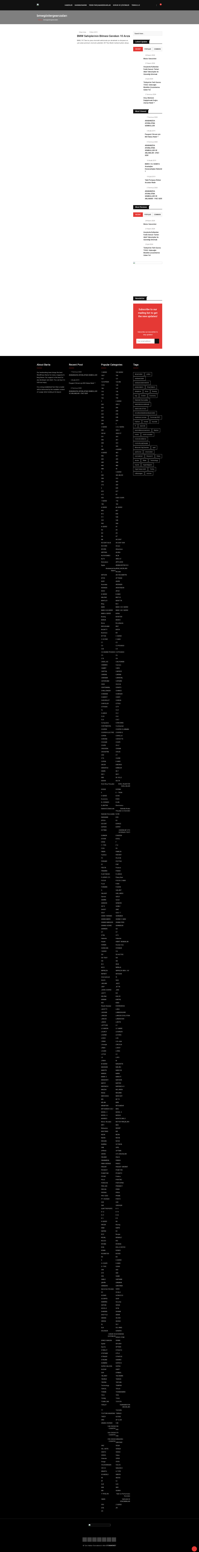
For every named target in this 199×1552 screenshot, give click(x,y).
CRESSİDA (104, 748)
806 (102, 510)
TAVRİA (103, 1382)
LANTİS (118, 1022)
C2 (117, 642)
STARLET (104, 1350)
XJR (102, 1484)
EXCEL (118, 839)
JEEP (103, 987)
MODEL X (104, 1115)
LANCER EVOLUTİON (123, 1016)
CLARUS (104, 713)
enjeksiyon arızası (140, 417)
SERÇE (118, 1305)
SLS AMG (119, 1328)
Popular (147, 49)
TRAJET (104, 1405)
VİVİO (118, 1462)
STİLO (118, 1353)
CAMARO (104, 665)
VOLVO (118, 1465)
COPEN (103, 736)
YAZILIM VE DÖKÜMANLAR (125, 1500)
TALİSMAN (119, 1376)
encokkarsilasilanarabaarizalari (145, 413)
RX (117, 1257)
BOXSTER (119, 617)
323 (117, 443)
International (105, 977)
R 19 (117, 1212)
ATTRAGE (119, 578)
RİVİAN (103, 1244)
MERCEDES (105, 1096)
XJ (116, 1481)
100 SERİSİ (119, 372)
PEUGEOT (104, 1170)
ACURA (103, 549)
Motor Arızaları (106, 1122)
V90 (117, 1436)
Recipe (118, 1234)
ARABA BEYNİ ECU (122, 565)
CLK (117, 716)
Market (156, 430)
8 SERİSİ (104, 507)
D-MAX (118, 761)
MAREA (103, 1073)
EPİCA (103, 820)
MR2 (117, 1125)
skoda (137, 460)
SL (102, 1324)
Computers (105, 723)
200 (102, 404)
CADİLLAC (104, 662)
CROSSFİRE (105, 752)
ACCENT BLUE (106, 543)
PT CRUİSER (105, 1199)
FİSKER (118, 871)
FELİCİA (118, 858)
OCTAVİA (119, 1144)
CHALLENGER (106, 691)
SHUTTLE (104, 1315)
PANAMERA (105, 1160)
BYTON (103, 636)
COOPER (104, 729)
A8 (102, 539)
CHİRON (118, 700)
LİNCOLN (119, 1044)
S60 (117, 1270)
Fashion (104, 855)
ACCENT (119, 539)
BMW (103, 607)
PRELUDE (104, 1186)
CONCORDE (120, 723)
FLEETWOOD (105, 874)
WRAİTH (104, 1471)
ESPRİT (118, 827)
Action (118, 546)
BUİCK (118, 629)
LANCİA (104, 1019)
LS (116, 1054)
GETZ (103, 906)
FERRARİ (104, 861)
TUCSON (119, 1410)
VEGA (118, 1445)
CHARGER (119, 694)
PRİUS (118, 1192)
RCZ (102, 1234)
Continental (119, 726)
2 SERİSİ (118, 401)
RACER (103, 1225)
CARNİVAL (119, 678)
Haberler (68, 5)
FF (102, 864)
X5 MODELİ (105, 1474)
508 (102, 478)
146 (102, 388)
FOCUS (103, 880)
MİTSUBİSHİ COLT (107, 1109)
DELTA (118, 781)
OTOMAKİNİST (111, 1546)
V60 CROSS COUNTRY (112, 1434)
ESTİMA (104, 830)
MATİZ (103, 1083)
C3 (102, 646)
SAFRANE (119, 1279)
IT (135, 426)
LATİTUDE (104, 1025)
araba (148, 374)
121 (117, 379)
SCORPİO (104, 1299)
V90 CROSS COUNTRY (112, 1440)
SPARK (118, 1340)
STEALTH (119, 1350)
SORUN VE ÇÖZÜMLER (112, 1335)
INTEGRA (119, 974)
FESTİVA (119, 861)
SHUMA (118, 1311)
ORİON (103, 1154)
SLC (117, 1324)
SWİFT (118, 1369)
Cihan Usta (82, 32)
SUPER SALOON (106, 1366)
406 (102, 456)
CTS (102, 758)
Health (103, 942)
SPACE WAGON (106, 1340)
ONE (102, 1147)
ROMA (103, 1250)
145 (117, 385)
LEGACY (104, 1032)
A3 (117, 530)
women (149, 473)
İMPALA (118, 967)
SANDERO (104, 1286)
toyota (137, 465)
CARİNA (118, 675)
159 (102, 395)
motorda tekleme (140, 439)
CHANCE (119, 691)
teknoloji (136, 5)
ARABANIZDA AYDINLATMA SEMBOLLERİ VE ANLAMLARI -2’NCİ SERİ (152, 150)
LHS (117, 1038)
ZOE (102, 1508)
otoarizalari (149, 452)
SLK (102, 1328)
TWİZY (103, 1417)
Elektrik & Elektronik (107, 809)
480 (117, 465)
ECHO (118, 796)
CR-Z (117, 745)
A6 (102, 536)
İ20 (102, 954)
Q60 (102, 1205)
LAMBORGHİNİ (121, 1012)
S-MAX (118, 1263)
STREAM (104, 1360)
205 (102, 408)
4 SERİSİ (118, 449)
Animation (104, 562)
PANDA (118, 1160)
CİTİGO (118, 703)
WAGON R (119, 1468)
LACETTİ (104, 1009)
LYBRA (103, 1061)
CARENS (104, 675)
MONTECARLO (121, 1118)
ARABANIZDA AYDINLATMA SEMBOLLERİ (150, 123)
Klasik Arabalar (106, 1006)
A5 (117, 533)
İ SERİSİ (103, 951)
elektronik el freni (140, 409)
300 (102, 430)
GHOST (103, 909)
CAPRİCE (119, 671)
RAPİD (118, 1228)
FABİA (103, 852)
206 (117, 408)
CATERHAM (105, 681)
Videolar (104, 1458)
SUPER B (119, 1363)
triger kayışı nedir (140, 469)
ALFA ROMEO (105, 556)
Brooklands (119, 623)
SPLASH (118, 1344)
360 (117, 446)
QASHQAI (119, 1205)
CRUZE (118, 752)
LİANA (103, 1041)
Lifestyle (104, 1044)
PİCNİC (103, 1176)
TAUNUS (104, 1379)
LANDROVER (120, 1019)
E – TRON (119, 792)
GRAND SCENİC (106, 925)
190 (117, 398)
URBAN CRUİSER (106, 1423)
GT (102, 932)
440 (102, 462)
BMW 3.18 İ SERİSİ (122, 607)
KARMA (103, 999)
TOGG (118, 1398)
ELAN (117, 802)
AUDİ (102, 581)
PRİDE (118, 1189)
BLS (117, 604)
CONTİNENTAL (106, 726)
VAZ (102, 1445)
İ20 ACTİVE (119, 954)
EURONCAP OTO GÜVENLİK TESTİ (124, 831)
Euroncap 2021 (155, 417)
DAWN (103, 771)
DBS (102, 777)
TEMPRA (119, 1385)
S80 (117, 1273)
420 (102, 459)
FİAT (117, 864)
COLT (117, 720)
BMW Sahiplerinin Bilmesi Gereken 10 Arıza (103, 36)
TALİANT (104, 1376)
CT (117, 755)
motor (137, 434)
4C (117, 469)
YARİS (103, 1499)
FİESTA (103, 868)
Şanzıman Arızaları (107, 1289)
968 (117, 523)
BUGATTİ (104, 629)
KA (117, 993)
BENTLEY (104, 601)
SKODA (118, 1321)
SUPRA (118, 1366)
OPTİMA (118, 1151)
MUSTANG (104, 1131)
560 (117, 482)
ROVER (118, 1254)
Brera (103, 623)
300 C (118, 430)
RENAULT (119, 1237)
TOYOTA (118, 1401)
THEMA (103, 1392)
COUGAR (104, 742)
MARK (118, 1073)
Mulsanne (104, 1128)
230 (117, 414)
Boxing (103, 617)
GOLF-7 (118, 913)
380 (102, 449)
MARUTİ (118, 1077)
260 (117, 420)
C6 (117, 655)
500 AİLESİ (119, 475)
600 (117, 488)
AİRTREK (104, 552)
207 (102, 411)
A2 (102, 530)
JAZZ (118, 983)
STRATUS (119, 1356)
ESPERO (104, 827)
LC (117, 1025)
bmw (146, 391)
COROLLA (119, 736)
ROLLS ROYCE (120, 1247)
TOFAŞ (103, 1398)
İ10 (117, 951)
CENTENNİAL (105, 687)
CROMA (118, 748)
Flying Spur (119, 877)
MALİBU (118, 1067)
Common (157, 49)
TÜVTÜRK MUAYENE (108, 1413)
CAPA (118, 668)
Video (118, 1455)
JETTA (118, 987)
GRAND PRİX (120, 922)
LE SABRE (119, 1028)
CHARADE (104, 694)
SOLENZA (104, 1331)
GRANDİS (104, 929)
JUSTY (103, 993)
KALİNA (103, 996)
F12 (117, 845)
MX (117, 1131)
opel (154, 447)
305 (117, 437)
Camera (118, 665)
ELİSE (118, 814)
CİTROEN (104, 707)
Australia (104, 584)
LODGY (118, 1048)
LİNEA (103, 1048)
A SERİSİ (104, 527)
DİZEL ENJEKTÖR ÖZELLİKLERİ (124, 785)
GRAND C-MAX (121, 919)
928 (117, 517)
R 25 (117, 1215)
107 (102, 379)
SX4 (102, 1373)
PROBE (118, 1196)
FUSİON (118, 887)
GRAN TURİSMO (106, 916)
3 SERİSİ (104, 427)
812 (102, 514)
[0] (159, 5)
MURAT (118, 1128)
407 (117, 456)
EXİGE (103, 842)
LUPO (117, 1057)
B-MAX (118, 594)
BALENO (104, 597)
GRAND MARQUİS (107, 922)
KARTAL (118, 999)
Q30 (102, 1202)
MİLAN (103, 1102)
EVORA (103, 839)
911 (102, 517)
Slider (144, 460)
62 (116, 494)
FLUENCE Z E (105, 877)
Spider (103, 1344)
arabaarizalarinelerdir (142, 383)
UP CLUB (119, 1420)
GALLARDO (119, 893)
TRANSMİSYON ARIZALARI (125, 1406)
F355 (102, 848)
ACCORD (104, 546)
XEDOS (118, 1478)
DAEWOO (119, 765)
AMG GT (118, 559)
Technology (105, 1385)
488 (102, 469)
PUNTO (118, 1199)
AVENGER (119, 584)
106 (117, 375)
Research (150, 456)
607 (117, 491)
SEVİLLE (104, 1308)
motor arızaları (147, 434)
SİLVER (118, 1318)
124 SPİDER (105, 382)
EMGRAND (104, 817)
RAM (102, 1228)
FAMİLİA (118, 852)
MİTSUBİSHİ (120, 1106)
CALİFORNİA (120, 662)
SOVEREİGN (120, 1334)
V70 (117, 1433)
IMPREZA (104, 971)
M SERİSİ (104, 1064)
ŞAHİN (103, 1282)
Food (103, 884)
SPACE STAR (120, 1337)
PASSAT (104, 1167)
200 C (118, 404)
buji (136, 396)
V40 (117, 1423)
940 (117, 520)
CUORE (118, 758)
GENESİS (104, 903)
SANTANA (119, 1286)
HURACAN (104, 948)
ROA (102, 1247)
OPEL (117, 1147)
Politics (118, 1176)
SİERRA (103, 1318)
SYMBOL (119, 1373)
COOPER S (119, 732)
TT (102, 1410)
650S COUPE (120, 498)
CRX (102, 755)
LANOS (103, 1022)
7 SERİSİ (104, 501)
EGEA (117, 799)
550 (102, 482)
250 (102, 420)
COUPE (118, 742)
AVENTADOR (120, 588)
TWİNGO (118, 1413)
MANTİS (104, 1070)
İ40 (117, 961)
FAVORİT (119, 855)
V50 (117, 1426)
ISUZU (103, 980)
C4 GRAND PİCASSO (108, 652)
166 (102, 398)
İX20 (117, 980)
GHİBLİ (118, 906)
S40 (102, 1270)
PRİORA (103, 1192)
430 (117, 459)
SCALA (118, 1292)
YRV (102, 1505)
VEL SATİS (104, 1449)
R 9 (117, 1218)
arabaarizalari (139, 378)
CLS (102, 720)
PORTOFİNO (120, 1183)
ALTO (103, 559)
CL (102, 710)
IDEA (117, 964)
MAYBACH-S (120, 1086)
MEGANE (119, 1093)
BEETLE (118, 597)
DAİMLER (119, 768)
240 (102, 417)
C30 (102, 649)
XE (102, 1478)
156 (117, 391)
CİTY (117, 707)
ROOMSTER (105, 1254)
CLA (117, 710)
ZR (117, 1508)
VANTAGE (119, 1442)
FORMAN (104, 887)
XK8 (102, 1487)
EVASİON (119, 835)
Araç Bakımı (151, 387)
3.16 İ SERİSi (120, 427)
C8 (117, 658)
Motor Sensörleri (149, 59)
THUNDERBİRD (121, 1392)
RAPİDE (103, 1231)
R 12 (102, 1212)
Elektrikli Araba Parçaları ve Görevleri (123, 810)
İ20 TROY (104, 958)
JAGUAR (104, 983)
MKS (117, 1109)
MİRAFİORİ (104, 1106)
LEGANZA (119, 1032)
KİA (102, 1003)
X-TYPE (118, 1471)
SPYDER (118, 1347)
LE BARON (104, 1028)
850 (117, 514)
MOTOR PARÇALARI (122, 1122)
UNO (102, 1420)
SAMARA (119, 1282)
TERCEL (104, 1389)
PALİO (118, 1157)
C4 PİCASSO (120, 652)
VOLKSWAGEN (106, 1465)
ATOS (103, 578)
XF (102, 1481)
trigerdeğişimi (147, 465)
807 (117, 510)
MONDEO (104, 1118)
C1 (102, 642)
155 (102, 391)
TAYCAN (118, 1382)
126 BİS (118, 382)
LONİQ (118, 1051)
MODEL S (119, 1112)
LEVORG (118, 1035)
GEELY (118, 897)
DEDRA (103, 781)
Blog (102, 604)
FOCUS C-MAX (121, 880)
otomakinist (139, 456)
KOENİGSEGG (120, 1006)
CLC (117, 713)
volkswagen (139, 473)
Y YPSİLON (105, 1494)
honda (146, 421)
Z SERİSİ (119, 1505)
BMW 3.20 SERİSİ (107, 610)
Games (103, 897)
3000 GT (118, 433)
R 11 (117, 1209)
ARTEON (104, 575)
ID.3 (102, 964)
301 (102, 437)
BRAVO (118, 620)
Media (103, 1093)
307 (117, 440)
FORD (117, 884)
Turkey (152, 469)
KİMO (117, 1003)
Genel (118, 900)
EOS (117, 817)
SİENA (118, 1315)
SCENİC (103, 1295)
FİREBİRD (104, 871)
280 (102, 424)
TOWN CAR (105, 1401)
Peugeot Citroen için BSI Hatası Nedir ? (82, 383)
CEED (103, 684)
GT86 (103, 935)
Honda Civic (120, 945)
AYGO (118, 591)
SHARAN (104, 1311)
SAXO (118, 1289)
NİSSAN (104, 1141)
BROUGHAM (105, 626)
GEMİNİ (103, 900)
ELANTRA (104, 805)
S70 (102, 1273)
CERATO (118, 687)
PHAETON (119, 1170)
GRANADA (119, 916)
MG (102, 1099)
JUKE (117, 990)
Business (104, 633)
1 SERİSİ (104, 372)
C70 (102, 658)
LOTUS (103, 1054)
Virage (103, 1462)
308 (102, 443)
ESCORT (104, 824)
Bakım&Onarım (81, 5)
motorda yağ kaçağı (141, 443)
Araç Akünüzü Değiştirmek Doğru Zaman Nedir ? (150, 100)
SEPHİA (103, 1305)
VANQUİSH (119, 1439)
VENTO (103, 1452)
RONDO (118, 1250)
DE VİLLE (119, 777)
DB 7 (117, 771)
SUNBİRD (104, 1363)
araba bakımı (139, 387)
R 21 (102, 1215)
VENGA (118, 1449)
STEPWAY (104, 1353)
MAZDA (103, 1090)
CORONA (104, 739)
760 (117, 504)
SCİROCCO (119, 1295)
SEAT (117, 1299)
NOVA (118, 1141)
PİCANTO (119, 1173)
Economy (104, 799)
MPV (102, 1125)
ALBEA (118, 552)
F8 (116, 848)
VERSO (118, 1452)
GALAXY (104, 893)
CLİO (102, 716)
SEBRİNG (104, 1302)
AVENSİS (104, 588)
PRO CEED (104, 1196)
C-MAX (118, 639)
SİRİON (103, 1321)
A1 (117, 527)
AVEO (103, 591)
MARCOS (119, 1070)
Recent (138, 49)
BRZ (117, 626)
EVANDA (104, 835)
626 (102, 498)
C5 (102, 655)
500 (102, 475)
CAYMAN (119, 681)
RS (102, 1257)
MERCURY (119, 1096)
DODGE (103, 789)
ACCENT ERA (120, 543)
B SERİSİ (104, 594)
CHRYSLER (105, 703)
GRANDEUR (119, 925)
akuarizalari (139, 374)
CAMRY (103, 668)
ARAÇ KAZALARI (121, 568)
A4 (102, 533)
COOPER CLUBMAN (122, 729)
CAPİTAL (104, 671)
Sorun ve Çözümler (121, 5)
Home (40, 20)
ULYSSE (118, 1417)
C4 (117, 649)
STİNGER (104, 1356)
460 (102, 465)
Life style (119, 1041)
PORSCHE (104, 1183)
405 (117, 453)
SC (102, 1292)
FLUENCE (119, 874)
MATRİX (118, 1083)
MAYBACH (104, 1086)
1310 (102, 385)
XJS (117, 1484)
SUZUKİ (103, 1369)
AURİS (118, 581)
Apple (103, 565)
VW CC (103, 1468)
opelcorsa (138, 452)
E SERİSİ (104, 796)
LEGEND (104, 1035)
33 (102, 446)
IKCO (103, 967)
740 (102, 504)
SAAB (118, 1276)
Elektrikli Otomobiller (108, 814)
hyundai (154, 421)
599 (117, 485)
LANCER (104, 1016)
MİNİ (117, 1102)
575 (102, 485)
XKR (117, 1487)
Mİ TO (118, 1099)
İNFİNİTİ (104, 974)
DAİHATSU (104, 768)
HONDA (103, 945)
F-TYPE (103, 845)
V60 (117, 1429)
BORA (118, 613)
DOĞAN (118, 789)
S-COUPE (104, 1263)
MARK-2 (104, 1077)
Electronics (119, 805)
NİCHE (118, 1138)
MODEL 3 (104, 1112)
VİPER (118, 1458)
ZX (102, 1511)
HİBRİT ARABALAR (122, 942)
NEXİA (103, 1138)
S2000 (118, 1266)
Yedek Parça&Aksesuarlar (100, 5)
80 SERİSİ (119, 507)
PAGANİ (104, 1157)
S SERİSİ (118, 1260)
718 (117, 501)
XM (102, 1491)
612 (102, 494)
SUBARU (118, 1360)
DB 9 (102, 774)
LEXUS (103, 1038)
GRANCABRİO (106, 919)
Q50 (117, 1202)
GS (117, 929)
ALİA (117, 556)
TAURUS (118, 1379)
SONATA (118, 1331)
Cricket (143, 396)
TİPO (117, 1395)
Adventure (119, 549)
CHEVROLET (105, 700)
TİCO (103, 1395)
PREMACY (119, 1186)
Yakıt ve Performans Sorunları (123, 1495)
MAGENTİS (119, 1064)
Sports (103, 1347)
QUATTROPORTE (106, 1209)
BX (117, 633)
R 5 (102, 1218)
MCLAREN (119, 1090)
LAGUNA (104, 1012)
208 (117, 411)
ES (116, 820)
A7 (117, 536)
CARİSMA (104, 678)
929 (102, 520)
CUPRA (103, 761)
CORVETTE (119, 739)
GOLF (103, 913)
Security (118, 1302)
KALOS (118, 996)
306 (102, 440)
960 (102, 523)
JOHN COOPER (106, 990)
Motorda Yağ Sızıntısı (142, 447)
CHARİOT (104, 697)
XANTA (118, 1474)
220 (102, 414)
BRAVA (103, 620)
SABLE (103, 1279)
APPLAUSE (119, 562)
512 (117, 478)
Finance (118, 868)
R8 (116, 1221)
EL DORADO (105, 802)
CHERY (118, 697)
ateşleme (138, 391)
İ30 (117, 958)
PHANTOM (104, 1173)
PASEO (118, 1163)
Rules (158, 456)
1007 (102, 375)
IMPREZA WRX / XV (122, 971)
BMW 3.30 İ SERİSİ (122, 610)
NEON (103, 1135)
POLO (103, 1180)
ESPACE (118, 824)
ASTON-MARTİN (121, 575)
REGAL (103, 1237)
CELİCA (118, 684)
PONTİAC (119, 1180)
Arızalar (118, 572)
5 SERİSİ (118, 472)
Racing (118, 1225)
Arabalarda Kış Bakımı (111, 570)
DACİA (103, 765)
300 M (103, 433)
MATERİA (119, 1080)
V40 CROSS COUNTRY (112, 1427)
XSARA (118, 1491)
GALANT (119, 890)
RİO (117, 1241)
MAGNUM (104, 1067)
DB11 (117, 774)
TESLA (118, 1389)
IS (116, 977)
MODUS (118, 1115)
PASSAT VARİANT (122, 1167)
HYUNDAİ (119, 948)
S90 (102, 1276)
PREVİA (103, 1189)
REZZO (103, 1241)
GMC (117, 909)
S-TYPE (103, 1266)
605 (102, 491)
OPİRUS (103, 1151)
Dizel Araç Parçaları (107, 784)
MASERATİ (104, 1080)
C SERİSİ (119, 636)
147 (117, 388)
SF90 (117, 1308)
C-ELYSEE (104, 639)
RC (117, 1231)
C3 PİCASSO (120, 646)
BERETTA (119, 601)
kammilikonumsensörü (142, 430)
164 (117, 395)
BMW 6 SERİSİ (106, 613)
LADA (118, 1009)
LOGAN (103, 1051)
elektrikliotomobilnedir (142, 404)
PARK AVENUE (106, 1163)
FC (102, 858)
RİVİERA (118, 1244)
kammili (142, 426)
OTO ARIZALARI (121, 1154)
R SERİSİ (104, 1221)
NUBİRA (103, 1144)
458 (117, 462)
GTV (117, 935)
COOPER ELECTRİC (107, 732)
